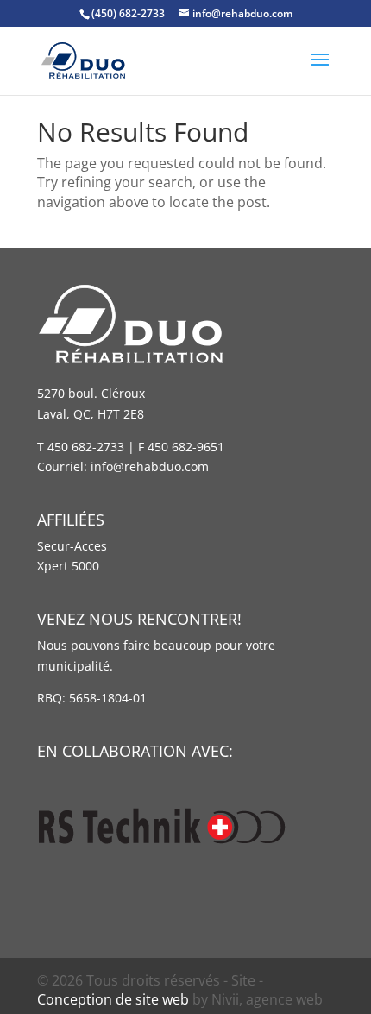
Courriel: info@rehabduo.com (123, 466)
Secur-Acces (72, 546)
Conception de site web (113, 999)
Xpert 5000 (68, 565)
